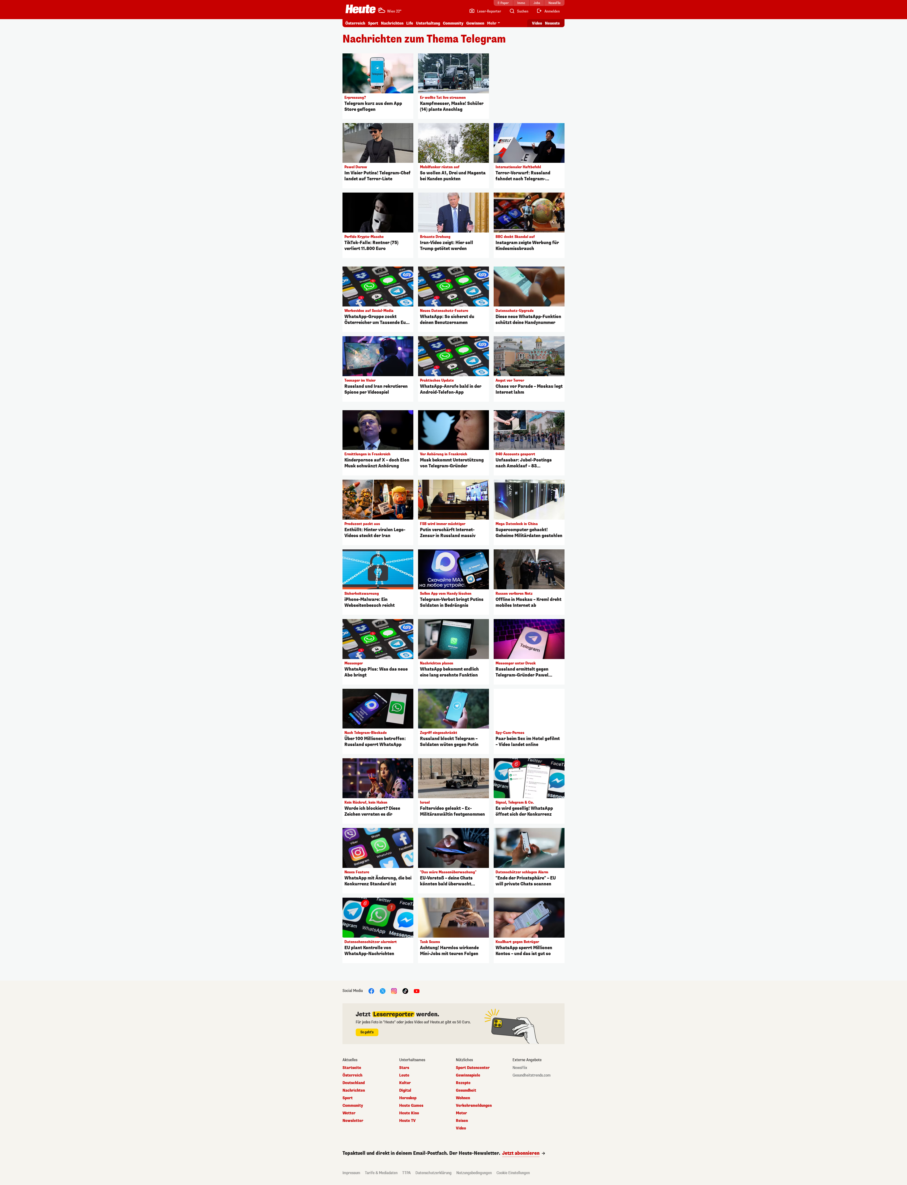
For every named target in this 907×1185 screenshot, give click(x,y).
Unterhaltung (428, 23)
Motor (461, 1113)
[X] (382, 990)
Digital (405, 1090)
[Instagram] (394, 990)
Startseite (351, 1067)
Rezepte (463, 1083)
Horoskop (407, 1098)
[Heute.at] (360, 8)
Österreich (355, 23)
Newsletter (352, 1120)
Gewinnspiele (468, 1075)
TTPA (406, 1172)
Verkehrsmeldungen (474, 1105)
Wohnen (463, 1098)
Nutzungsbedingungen (474, 1172)
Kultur (405, 1083)
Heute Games (411, 1105)
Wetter (348, 1113)
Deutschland (353, 1083)
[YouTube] (416, 990)
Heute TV (407, 1120)
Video (537, 23)
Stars (404, 1067)
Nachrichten (353, 1090)
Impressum (351, 1172)
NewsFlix (520, 1067)
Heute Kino (409, 1113)
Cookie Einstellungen (513, 1172)
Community (453, 23)
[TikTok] (405, 990)
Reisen (462, 1120)
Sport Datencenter (473, 1067)
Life (409, 23)
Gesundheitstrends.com (532, 1075)
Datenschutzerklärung (433, 1172)
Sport (373, 23)
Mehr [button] (491, 23)
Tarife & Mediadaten (381, 1172)
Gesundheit (466, 1090)
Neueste (552, 23)
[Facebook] (371, 990)
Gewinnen (475, 23)
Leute (404, 1075)
